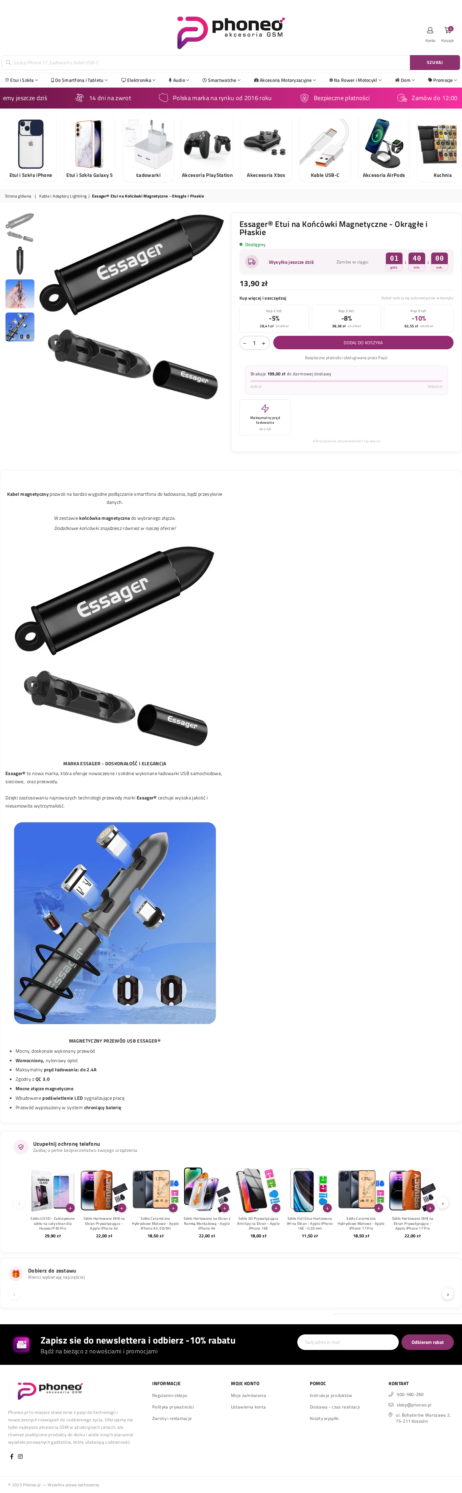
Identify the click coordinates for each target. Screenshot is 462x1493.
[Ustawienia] (430, 32)
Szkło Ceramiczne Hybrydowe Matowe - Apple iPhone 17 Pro (361, 1223)
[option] (132, 306)
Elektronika (139, 80)
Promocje (443, 80)
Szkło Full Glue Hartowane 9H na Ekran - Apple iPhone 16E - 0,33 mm (310, 1223)
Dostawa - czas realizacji (335, 1406)
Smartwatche (222, 80)
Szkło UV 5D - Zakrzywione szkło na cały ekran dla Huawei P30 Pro (52, 1223)
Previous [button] (44, 306)
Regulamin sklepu (169, 1395)
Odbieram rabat (428, 1342)
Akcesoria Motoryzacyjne (285, 80)
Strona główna (18, 196)
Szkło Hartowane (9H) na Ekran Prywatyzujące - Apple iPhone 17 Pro (413, 1223)
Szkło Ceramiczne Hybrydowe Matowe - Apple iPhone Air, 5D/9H (155, 1223)
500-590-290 (410, 1394)
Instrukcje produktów (331, 1395)
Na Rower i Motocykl (355, 80)
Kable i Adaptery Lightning (63, 196)
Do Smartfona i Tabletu (79, 80)
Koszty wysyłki (324, 1418)
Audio (179, 80)
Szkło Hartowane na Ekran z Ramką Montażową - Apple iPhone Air (207, 1223)
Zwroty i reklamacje (172, 1418)
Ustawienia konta (248, 1406)
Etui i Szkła (21, 80)
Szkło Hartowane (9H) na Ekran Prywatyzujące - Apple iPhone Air (104, 1223)
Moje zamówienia (248, 1395)
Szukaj (435, 62)
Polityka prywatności (173, 1406)
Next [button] (220, 306)
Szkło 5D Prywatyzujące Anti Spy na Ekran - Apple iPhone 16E (258, 1223)
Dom (406, 80)
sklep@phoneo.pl (414, 1405)
